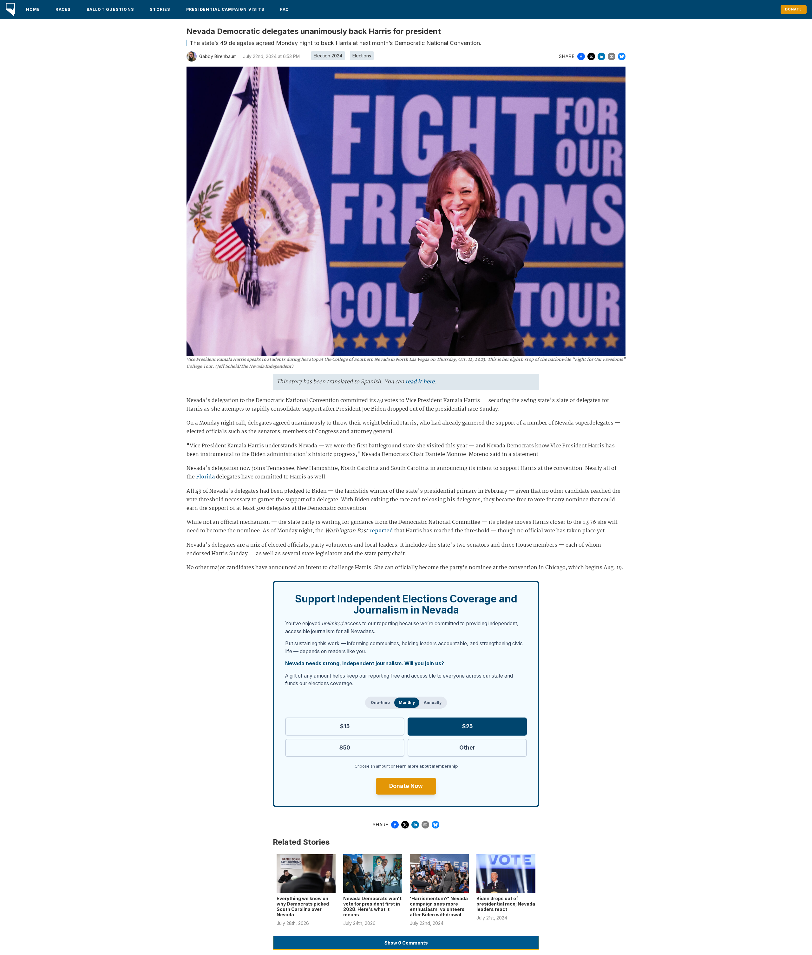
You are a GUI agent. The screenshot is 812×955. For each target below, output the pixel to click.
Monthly (407, 702)
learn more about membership (427, 766)
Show (406, 942)
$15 (345, 726)
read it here (420, 382)
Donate (793, 9)
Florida (205, 477)
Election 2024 (328, 55)
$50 (344, 747)
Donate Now (406, 786)
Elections (361, 55)
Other (467, 747)
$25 (467, 726)
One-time (380, 702)
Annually (433, 702)
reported (381, 531)
